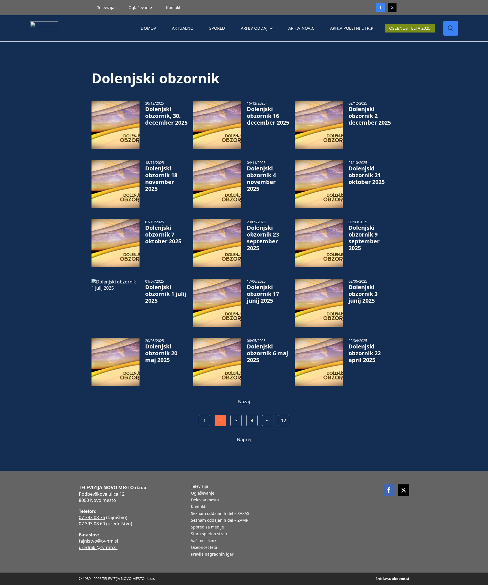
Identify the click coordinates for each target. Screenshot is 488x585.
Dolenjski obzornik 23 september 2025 (263, 238)
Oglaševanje (140, 7)
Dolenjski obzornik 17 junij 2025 (263, 294)
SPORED (217, 28)
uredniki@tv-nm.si (98, 547)
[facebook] (389, 490)
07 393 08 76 (92, 517)
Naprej (244, 439)
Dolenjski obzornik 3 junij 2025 (363, 294)
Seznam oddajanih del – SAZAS (220, 514)
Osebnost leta (204, 547)
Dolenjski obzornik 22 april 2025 (364, 353)
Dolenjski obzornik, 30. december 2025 (166, 116)
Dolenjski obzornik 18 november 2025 (161, 178)
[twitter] (392, 7)
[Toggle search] (450, 28)
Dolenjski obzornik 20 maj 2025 (161, 353)
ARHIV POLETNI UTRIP (351, 28)
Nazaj (244, 401)
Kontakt (173, 7)
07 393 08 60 (92, 524)
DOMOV (148, 28)
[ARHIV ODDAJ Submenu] (272, 28)
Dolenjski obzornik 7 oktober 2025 (163, 234)
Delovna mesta (205, 500)
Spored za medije (207, 527)
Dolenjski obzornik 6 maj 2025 (267, 353)
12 (283, 420)
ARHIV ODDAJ (254, 28)
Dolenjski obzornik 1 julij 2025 (165, 294)
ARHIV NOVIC (301, 28)
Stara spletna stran (209, 534)
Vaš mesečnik (203, 541)
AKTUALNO (182, 28)
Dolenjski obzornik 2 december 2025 (369, 116)
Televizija (105, 7)
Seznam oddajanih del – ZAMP (219, 520)
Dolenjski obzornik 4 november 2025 (261, 178)
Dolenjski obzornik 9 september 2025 (364, 238)
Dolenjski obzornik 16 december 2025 (268, 116)
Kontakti (198, 507)
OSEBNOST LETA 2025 (409, 28)
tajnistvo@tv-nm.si (98, 541)
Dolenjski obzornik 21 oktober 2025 (366, 175)
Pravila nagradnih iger (212, 554)
